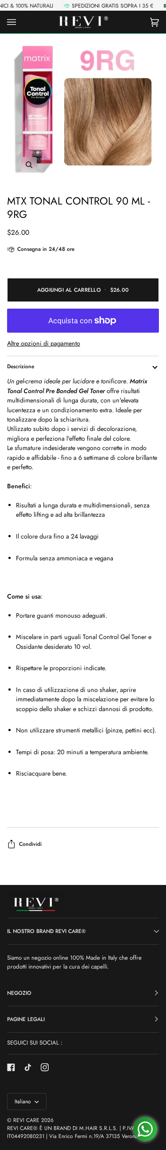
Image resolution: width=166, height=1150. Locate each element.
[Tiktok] (28, 1067)
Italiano (24, 1102)
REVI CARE (26, 1120)
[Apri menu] (20, 22)
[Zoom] (83, 111)
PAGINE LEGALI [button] (26, 1019)
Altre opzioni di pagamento (43, 343)
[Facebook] (11, 1067)
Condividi (30, 844)
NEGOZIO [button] (19, 993)
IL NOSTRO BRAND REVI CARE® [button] (46, 931)
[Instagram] (45, 1067)
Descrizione (20, 366)
